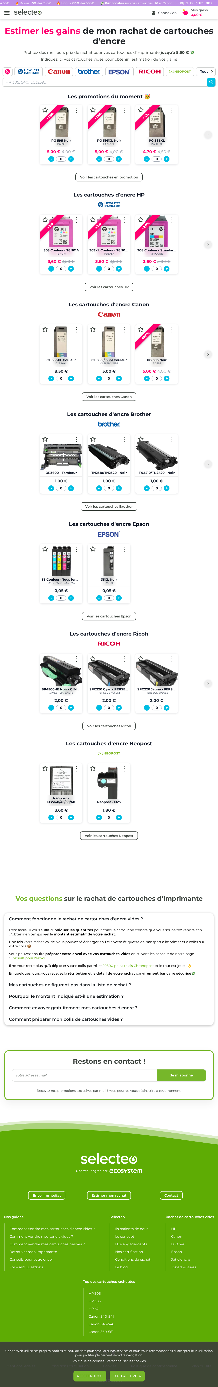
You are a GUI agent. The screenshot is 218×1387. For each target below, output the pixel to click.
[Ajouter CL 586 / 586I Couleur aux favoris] (93, 329)
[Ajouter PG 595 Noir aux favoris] (45, 110)
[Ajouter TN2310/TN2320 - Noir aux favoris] (93, 439)
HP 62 (94, 1309)
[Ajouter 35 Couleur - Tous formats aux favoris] (45, 549)
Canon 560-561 (101, 1332)
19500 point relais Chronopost (128, 966)
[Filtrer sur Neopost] (180, 71)
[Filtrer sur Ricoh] (150, 71)
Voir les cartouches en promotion (109, 177)
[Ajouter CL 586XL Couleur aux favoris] (45, 329)
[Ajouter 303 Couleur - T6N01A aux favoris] (45, 219)
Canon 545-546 (101, 1324)
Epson (176, 1252)
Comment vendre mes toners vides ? (41, 1236)
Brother (177, 1244)
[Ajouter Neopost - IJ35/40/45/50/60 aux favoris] (45, 768)
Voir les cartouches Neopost (109, 836)
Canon (176, 1236)
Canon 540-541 (101, 1316)
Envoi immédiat (47, 1195)
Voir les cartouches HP (109, 287)
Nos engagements (131, 1244)
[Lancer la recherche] (211, 82)
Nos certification (129, 1252)
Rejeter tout (90, 1376)
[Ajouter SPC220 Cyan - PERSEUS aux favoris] (93, 658)
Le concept (124, 1236)
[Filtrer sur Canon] (59, 71)
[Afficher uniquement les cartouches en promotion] (7, 71)
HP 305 (95, 1293)
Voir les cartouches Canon (109, 397)
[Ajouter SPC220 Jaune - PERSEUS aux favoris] (141, 658)
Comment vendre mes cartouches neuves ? (47, 1244)
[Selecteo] (109, 1148)
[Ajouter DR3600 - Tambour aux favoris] (45, 439)
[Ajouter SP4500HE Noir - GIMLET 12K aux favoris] (45, 658)
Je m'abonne (181, 1075)
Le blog (121, 1267)
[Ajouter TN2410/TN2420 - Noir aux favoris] (141, 439)
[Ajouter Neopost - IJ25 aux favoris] (93, 768)
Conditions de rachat (133, 1259)
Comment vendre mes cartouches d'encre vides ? (52, 1229)
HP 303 (95, 1301)
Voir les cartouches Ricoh (109, 726)
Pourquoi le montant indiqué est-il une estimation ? (66, 996)
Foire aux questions (26, 1267)
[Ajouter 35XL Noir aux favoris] (93, 549)
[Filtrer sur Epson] (119, 71)
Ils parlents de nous (131, 1229)
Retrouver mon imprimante (33, 1252)
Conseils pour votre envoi (31, 1259)
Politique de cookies (88, 1361)
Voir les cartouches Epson (109, 616)
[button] (164, 13)
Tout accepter (127, 1376)
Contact (171, 1195)
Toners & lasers (183, 1267)
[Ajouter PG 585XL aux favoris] (141, 110)
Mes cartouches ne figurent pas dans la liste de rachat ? (70, 984)
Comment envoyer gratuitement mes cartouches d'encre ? (73, 1007)
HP (173, 1229)
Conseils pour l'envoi (27, 958)
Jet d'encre (180, 1259)
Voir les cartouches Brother (109, 506)
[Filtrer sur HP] (28, 71)
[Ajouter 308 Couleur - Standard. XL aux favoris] (141, 219)
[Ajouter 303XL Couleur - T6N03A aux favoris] (93, 219)
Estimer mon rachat (109, 1195)
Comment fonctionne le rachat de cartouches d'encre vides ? (76, 918)
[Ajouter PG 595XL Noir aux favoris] (93, 110)
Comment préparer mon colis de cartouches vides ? (66, 1019)
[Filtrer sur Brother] (89, 71)
